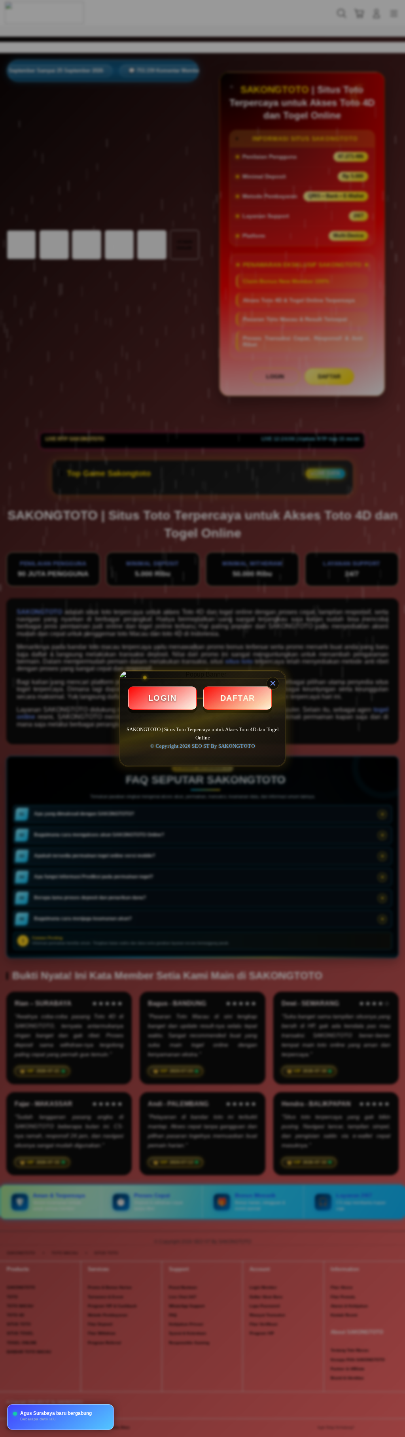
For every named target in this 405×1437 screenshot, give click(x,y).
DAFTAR (237, 698)
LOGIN (162, 698)
